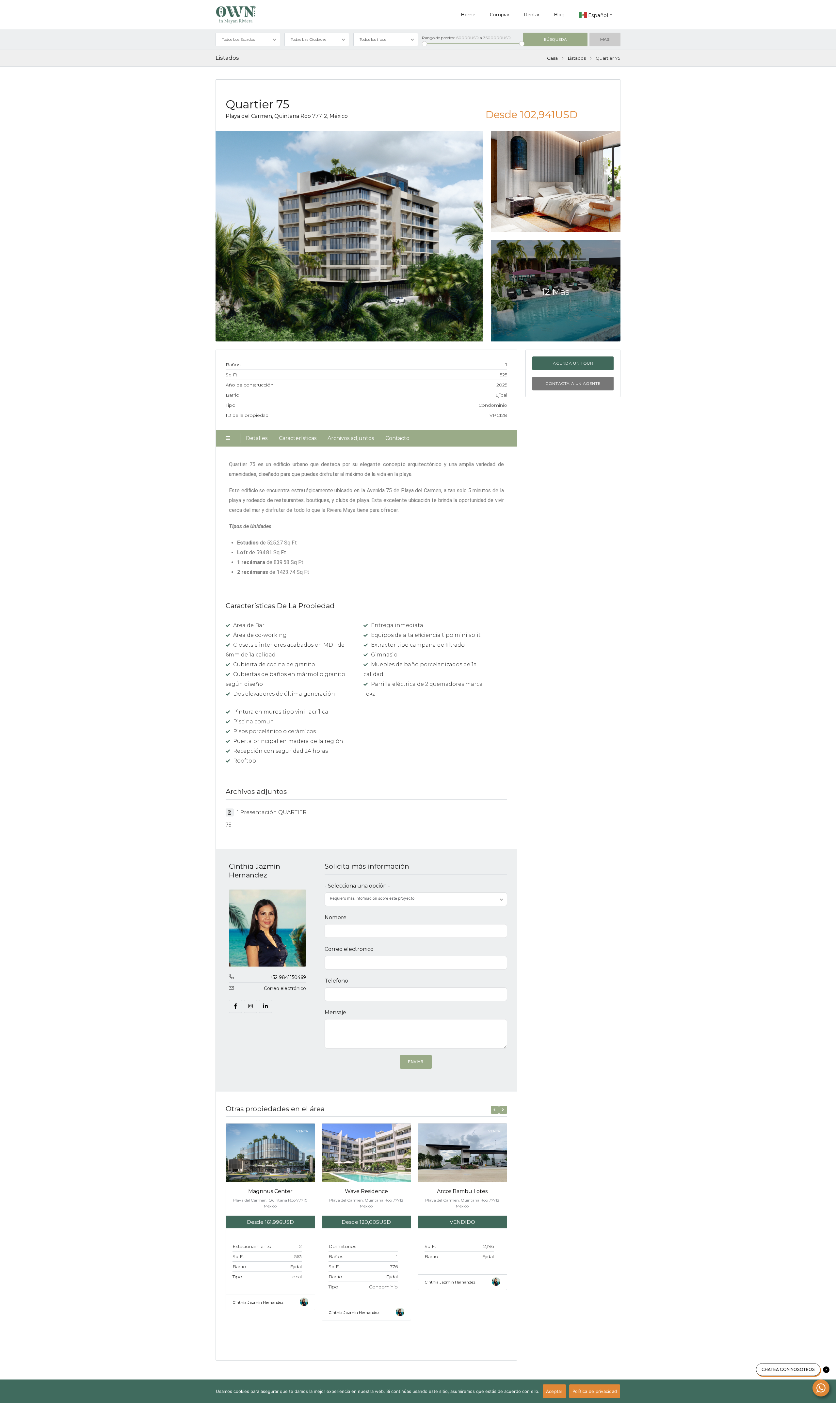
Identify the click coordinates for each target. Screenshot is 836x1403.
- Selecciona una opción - (357, 886)
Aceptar (554, 1391)
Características (297, 438)
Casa (552, 58)
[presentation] (495, 1110)
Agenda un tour (573, 363)
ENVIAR (416, 1062)
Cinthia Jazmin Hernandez (254, 870)
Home (468, 15)
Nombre (335, 917)
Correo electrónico (285, 988)
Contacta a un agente (573, 383)
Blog (559, 15)
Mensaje (335, 1012)
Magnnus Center (270, 1191)
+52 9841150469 (288, 977)
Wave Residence (366, 1191)
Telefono (336, 981)
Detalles (256, 438)
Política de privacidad (594, 1391)
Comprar (499, 15)
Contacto (397, 438)
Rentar (531, 15)
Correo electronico (349, 949)
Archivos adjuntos (351, 438)
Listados (577, 58)
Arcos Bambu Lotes (462, 1191)
